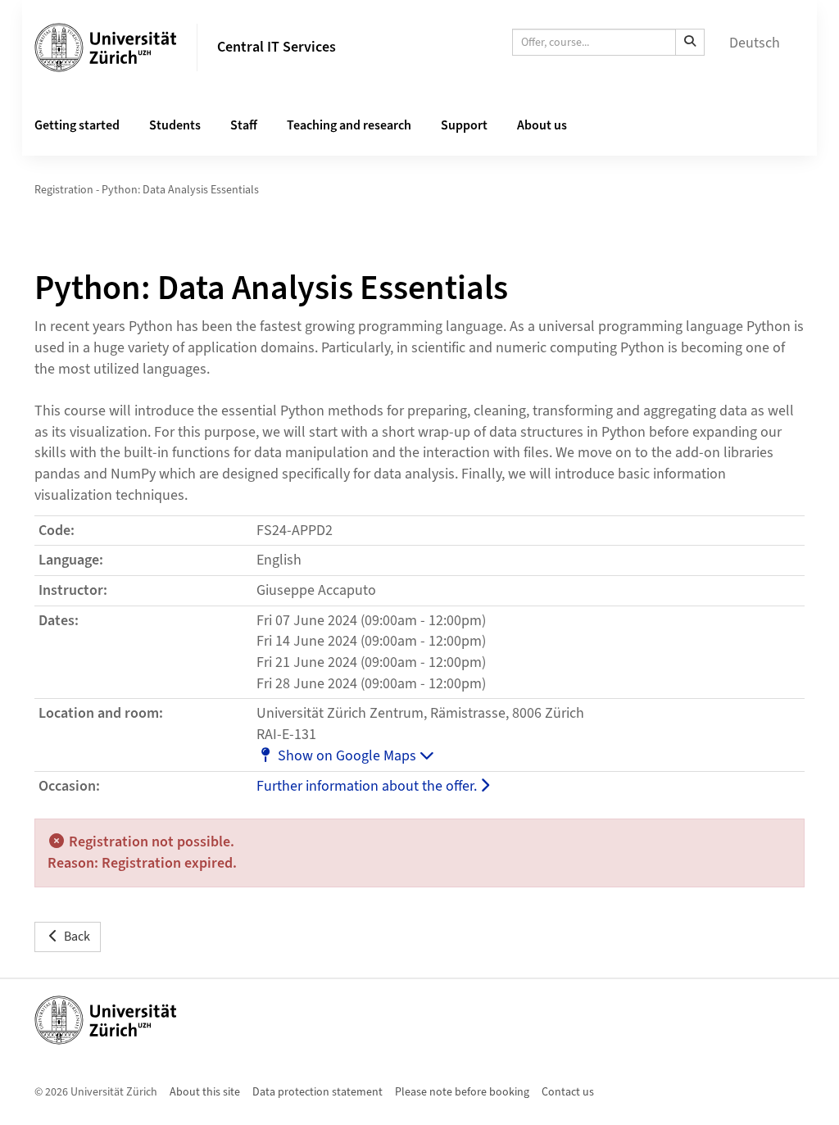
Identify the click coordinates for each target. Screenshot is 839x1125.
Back (77, 937)
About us (542, 125)
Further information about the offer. (368, 786)
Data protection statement (317, 1092)
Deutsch (754, 43)
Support (464, 125)
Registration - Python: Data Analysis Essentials (146, 190)
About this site (205, 1092)
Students (175, 125)
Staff (243, 125)
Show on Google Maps (349, 756)
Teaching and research (349, 125)
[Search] (690, 42)
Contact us (568, 1092)
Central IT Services (276, 47)
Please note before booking (462, 1092)
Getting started (77, 125)
